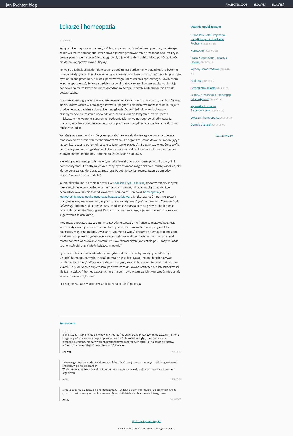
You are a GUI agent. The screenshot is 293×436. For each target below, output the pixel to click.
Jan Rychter (16, 3)
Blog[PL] (259, 4)
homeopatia (151, 191)
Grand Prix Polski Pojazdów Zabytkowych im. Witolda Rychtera (208, 38)
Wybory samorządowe (205, 68)
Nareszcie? (197, 50)
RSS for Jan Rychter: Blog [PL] (146, 421)
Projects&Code (236, 4)
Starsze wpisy (224, 135)
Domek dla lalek (201, 124)
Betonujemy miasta (203, 87)
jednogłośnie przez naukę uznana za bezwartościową (94, 196)
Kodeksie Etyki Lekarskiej (129, 182)
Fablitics (196, 80)
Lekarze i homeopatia (205, 117)
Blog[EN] (278, 4)
